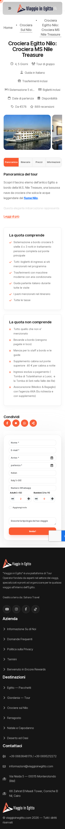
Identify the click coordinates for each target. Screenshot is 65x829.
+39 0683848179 (20, 756)
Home (8, 27)
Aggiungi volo (20, 507)
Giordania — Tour (18, 698)
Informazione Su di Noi (21, 629)
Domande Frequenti (19, 639)
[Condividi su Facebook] (7, 423)
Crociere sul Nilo (17, 708)
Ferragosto (13, 718)
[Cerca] (55, 8)
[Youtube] (7, 609)
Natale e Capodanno (20, 728)
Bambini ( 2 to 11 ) (42, 493)
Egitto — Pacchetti (18, 687)
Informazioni (53, 162)
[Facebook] (26, 609)
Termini (11, 659)
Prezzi (39, 162)
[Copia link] (33, 423)
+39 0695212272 (45, 756)
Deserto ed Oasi (17, 738)
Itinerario (25, 162)
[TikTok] (35, 609)
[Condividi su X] (16, 423)
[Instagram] (16, 609)
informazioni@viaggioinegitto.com (31, 766)
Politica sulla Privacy (19, 649)
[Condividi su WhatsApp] (24, 423)
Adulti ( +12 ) (16, 493)
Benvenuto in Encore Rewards (26, 669)
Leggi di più (11, 216)
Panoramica (11, 162)
